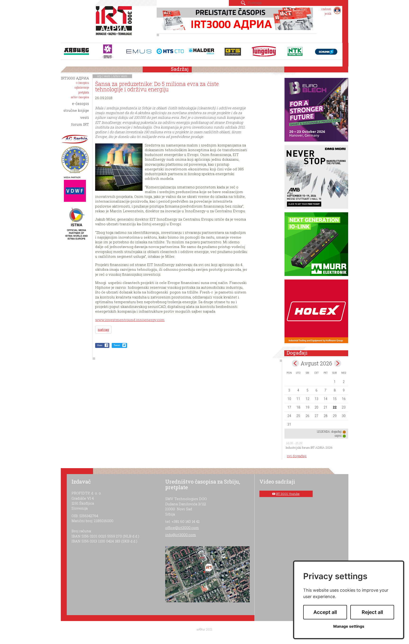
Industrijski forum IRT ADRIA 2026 (309, 447)
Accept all (325, 612)
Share (99, 345)
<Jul (295, 363)
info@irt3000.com (180, 534)
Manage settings (348, 626)
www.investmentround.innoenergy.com (129, 319)
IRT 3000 (115, 23)
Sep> (337, 363)
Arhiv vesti (119, 76)
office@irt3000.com (182, 527)
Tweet (117, 345)
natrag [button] (103, 329)
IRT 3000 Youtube (288, 494)
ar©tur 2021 (204, 629)
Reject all (372, 612)
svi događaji (297, 456)
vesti (107, 76)
